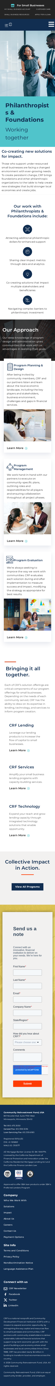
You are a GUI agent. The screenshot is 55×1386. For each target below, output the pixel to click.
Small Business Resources (16, 15)
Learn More (15, 448)
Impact (8, 1212)
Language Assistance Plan (18, 1269)
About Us (9, 1218)
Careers (8, 1224)
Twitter (13, 1299)
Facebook (14, 1294)
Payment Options (14, 1237)
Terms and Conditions (16, 1250)
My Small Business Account (17, 9)
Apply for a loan (43, 15)
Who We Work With (15, 1200)
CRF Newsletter (18, 1288)
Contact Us (10, 1231)
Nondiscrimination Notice (18, 1262)
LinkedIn (13, 1305)
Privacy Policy (11, 1256)
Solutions (9, 1206)
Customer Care (43, 9)
